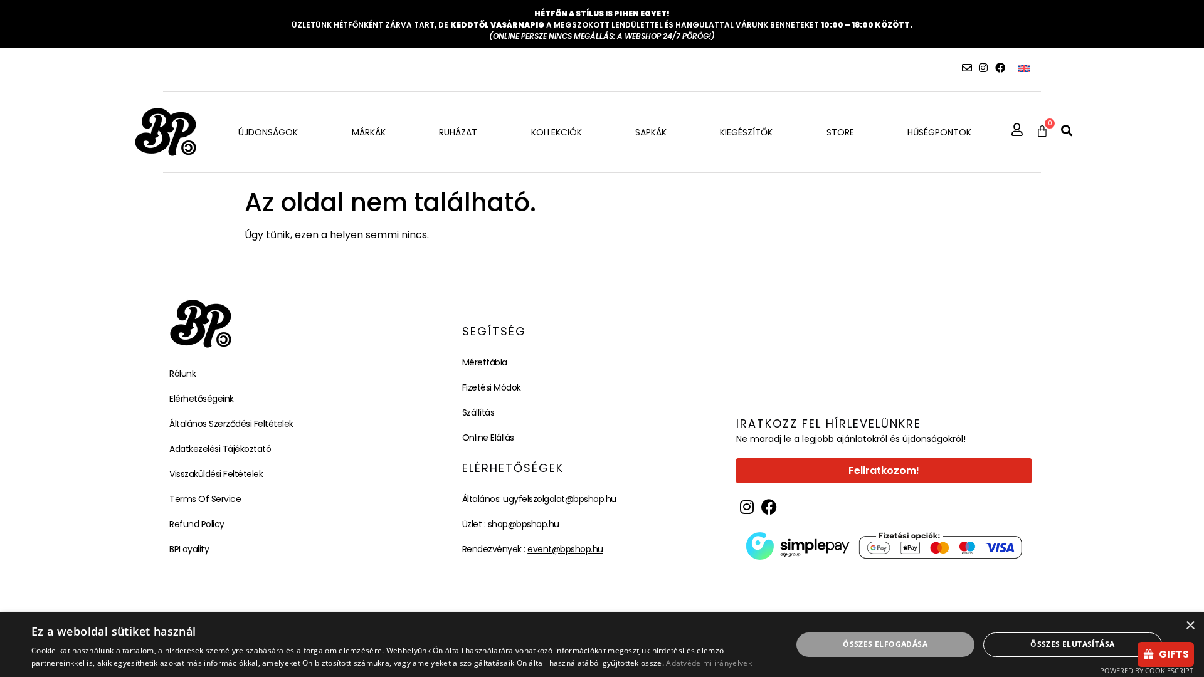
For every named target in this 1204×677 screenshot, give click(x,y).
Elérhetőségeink (201, 398)
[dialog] (602, 644)
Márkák (369, 132)
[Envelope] (967, 68)
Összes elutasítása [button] (1072, 644)
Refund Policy (196, 524)
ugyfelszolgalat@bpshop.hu (559, 499)
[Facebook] (1000, 68)
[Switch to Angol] (1024, 68)
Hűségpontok (939, 132)
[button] (1066, 130)
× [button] (1190, 626)
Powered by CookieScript (1146, 670)
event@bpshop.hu (565, 549)
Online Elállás (488, 437)
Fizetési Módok (491, 387)
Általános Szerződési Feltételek (231, 423)
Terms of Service (205, 499)
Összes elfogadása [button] (885, 644)
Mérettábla (484, 362)
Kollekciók (556, 132)
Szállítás (478, 412)
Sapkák (651, 132)
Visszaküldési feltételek (216, 474)
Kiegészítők (746, 132)
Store (840, 132)
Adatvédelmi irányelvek (709, 663)
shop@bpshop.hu (523, 524)
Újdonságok (268, 132)
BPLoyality (189, 549)
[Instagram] (983, 68)
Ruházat (458, 132)
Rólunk (182, 373)
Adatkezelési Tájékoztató (220, 449)
